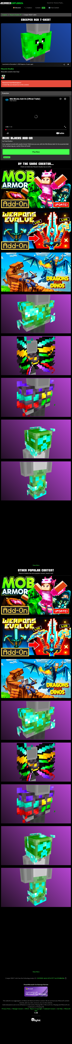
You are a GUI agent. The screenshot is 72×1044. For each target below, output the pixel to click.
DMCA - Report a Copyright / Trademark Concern (40, 1009)
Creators (5, 15)
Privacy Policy (6, 1009)
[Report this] (68, 64)
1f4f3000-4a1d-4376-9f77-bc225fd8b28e (50, 978)
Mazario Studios (15, 15)
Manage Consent (17, 1009)
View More (36, 565)
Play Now (36, 152)
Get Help (60, 1009)
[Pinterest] (37, 1013)
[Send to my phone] (64, 64)
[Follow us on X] (35, 1013)
